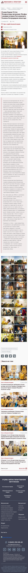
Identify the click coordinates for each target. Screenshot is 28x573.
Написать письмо (22, 519)
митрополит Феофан (6, 351)
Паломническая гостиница (7, 496)
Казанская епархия (5, 506)
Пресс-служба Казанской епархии (11, 24)
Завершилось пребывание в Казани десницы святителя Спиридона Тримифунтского (12, 412)
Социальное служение (6, 518)
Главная (2, 8)
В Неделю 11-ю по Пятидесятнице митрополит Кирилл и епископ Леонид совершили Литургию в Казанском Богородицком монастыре (13, 461)
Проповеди (21, 508)
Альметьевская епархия (20, 486)
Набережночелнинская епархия (7, 491)
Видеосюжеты (4, 527)
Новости (8, 8)
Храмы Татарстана (5, 520)
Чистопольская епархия (7, 486)
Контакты (4, 532)
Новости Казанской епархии (14, 9)
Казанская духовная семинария (20, 491)
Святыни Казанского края (7, 514)
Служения (20, 506)
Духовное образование (7, 516)
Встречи (20, 510)
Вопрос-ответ (21, 517)
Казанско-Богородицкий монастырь (9, 348)
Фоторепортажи (5, 525)
